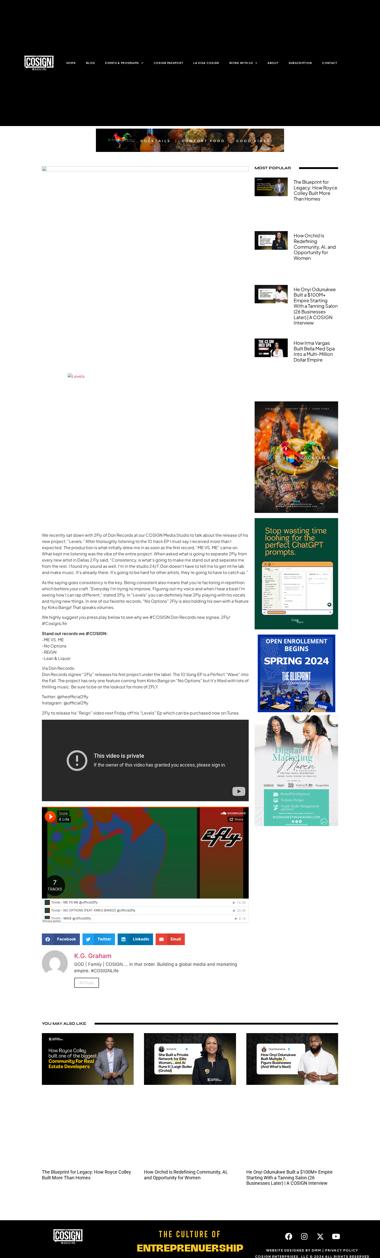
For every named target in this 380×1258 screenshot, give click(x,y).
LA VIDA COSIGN (206, 62)
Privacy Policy (341, 1250)
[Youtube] (336, 1236)
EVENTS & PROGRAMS (122, 62)
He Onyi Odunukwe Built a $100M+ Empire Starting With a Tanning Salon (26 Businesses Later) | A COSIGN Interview (316, 306)
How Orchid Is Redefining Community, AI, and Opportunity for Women (315, 246)
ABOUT (273, 62)
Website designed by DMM (293, 1250)
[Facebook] (289, 1236)
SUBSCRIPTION (300, 62)
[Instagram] (304, 1236)
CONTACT (329, 62)
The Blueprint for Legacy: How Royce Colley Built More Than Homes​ (315, 190)
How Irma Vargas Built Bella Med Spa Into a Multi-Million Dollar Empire (314, 351)
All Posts (86, 982)
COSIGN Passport (168, 62)
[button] (61, 939)
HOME (71, 62)
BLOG (90, 62)
